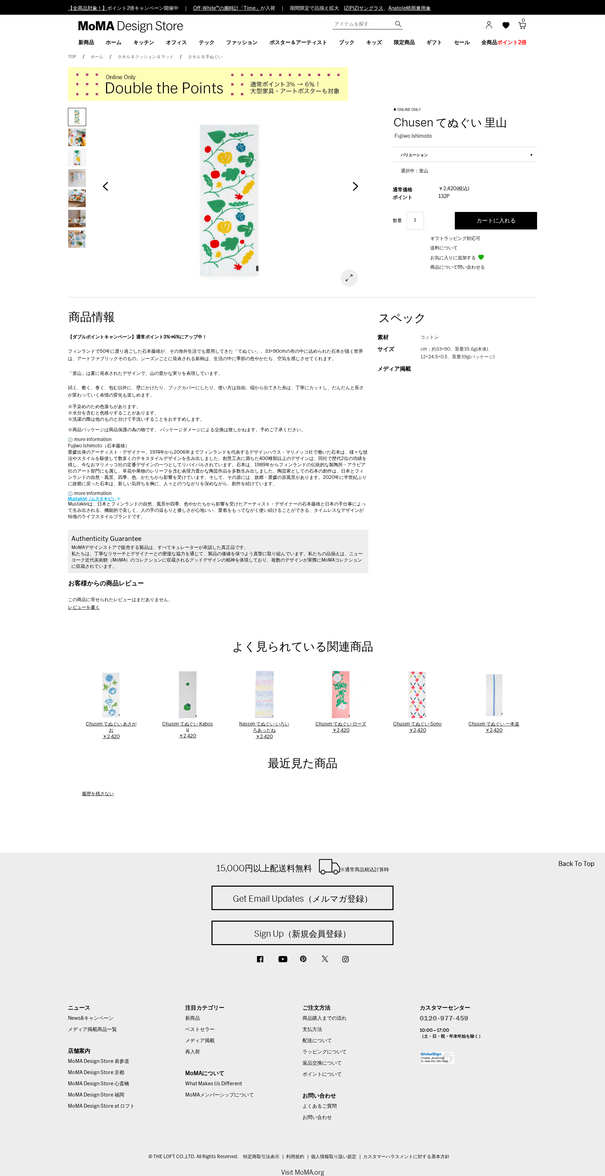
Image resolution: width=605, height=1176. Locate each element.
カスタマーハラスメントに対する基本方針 (406, 1157)
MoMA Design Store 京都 (96, 1072)
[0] (520, 27)
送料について (444, 248)
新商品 (192, 1018)
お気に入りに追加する (453, 258)
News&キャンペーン (90, 1018)
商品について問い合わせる (457, 267)
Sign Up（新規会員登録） (302, 933)
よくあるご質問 (319, 1106)
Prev (105, 190)
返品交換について (322, 1063)
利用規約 (295, 1157)
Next (355, 190)
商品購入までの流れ (324, 1018)
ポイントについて (322, 1074)
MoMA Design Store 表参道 (98, 1061)
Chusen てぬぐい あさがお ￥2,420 (111, 730)
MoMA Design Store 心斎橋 (98, 1083)
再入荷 (192, 1052)
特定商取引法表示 (261, 1157)
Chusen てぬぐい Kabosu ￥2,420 (187, 730)
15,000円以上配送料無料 (302, 868)
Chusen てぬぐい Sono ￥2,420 (417, 727)
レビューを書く (84, 607)
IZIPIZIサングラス (363, 8)
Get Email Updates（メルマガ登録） (303, 898)
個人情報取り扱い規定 (333, 1157)
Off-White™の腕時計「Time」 (226, 8)
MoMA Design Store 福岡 (96, 1095)
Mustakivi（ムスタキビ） (92, 499)
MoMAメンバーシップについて (219, 1095)
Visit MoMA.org (302, 1172)
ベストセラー (200, 1029)
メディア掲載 (200, 1040)
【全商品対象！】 (87, 8)
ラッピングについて (324, 1052)
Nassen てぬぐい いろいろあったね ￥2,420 (264, 730)
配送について (317, 1040)
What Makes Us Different (213, 1083)
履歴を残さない (98, 794)
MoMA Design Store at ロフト (101, 1106)
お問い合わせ (317, 1117)
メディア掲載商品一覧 (92, 1029)
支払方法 (312, 1029)
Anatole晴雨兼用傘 (409, 8)
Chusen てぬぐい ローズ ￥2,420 (340, 727)
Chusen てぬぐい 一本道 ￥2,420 (493, 727)
